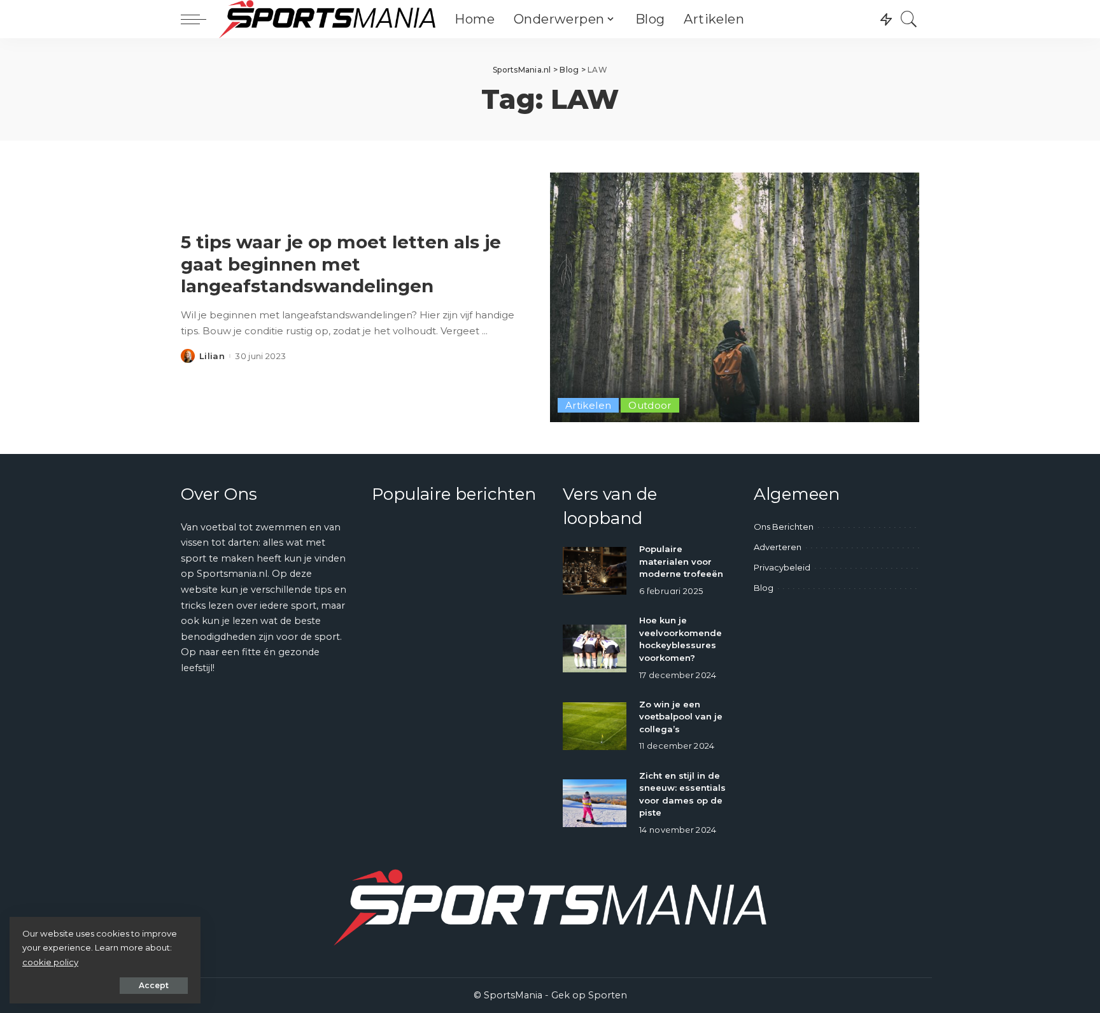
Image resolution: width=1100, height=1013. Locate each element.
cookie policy (50, 962)
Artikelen (588, 405)
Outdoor (650, 405)
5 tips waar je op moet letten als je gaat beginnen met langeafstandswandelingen (341, 264)
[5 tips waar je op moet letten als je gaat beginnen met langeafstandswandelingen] (734, 297)
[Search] (909, 19)
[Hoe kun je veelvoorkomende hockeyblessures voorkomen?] (594, 648)
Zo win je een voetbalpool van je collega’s (681, 716)
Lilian (212, 356)
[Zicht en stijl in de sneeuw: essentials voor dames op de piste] (594, 803)
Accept (154, 985)
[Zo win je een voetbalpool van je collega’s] (594, 726)
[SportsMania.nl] (327, 19)
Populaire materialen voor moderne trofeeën (681, 561)
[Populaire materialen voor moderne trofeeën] (594, 571)
